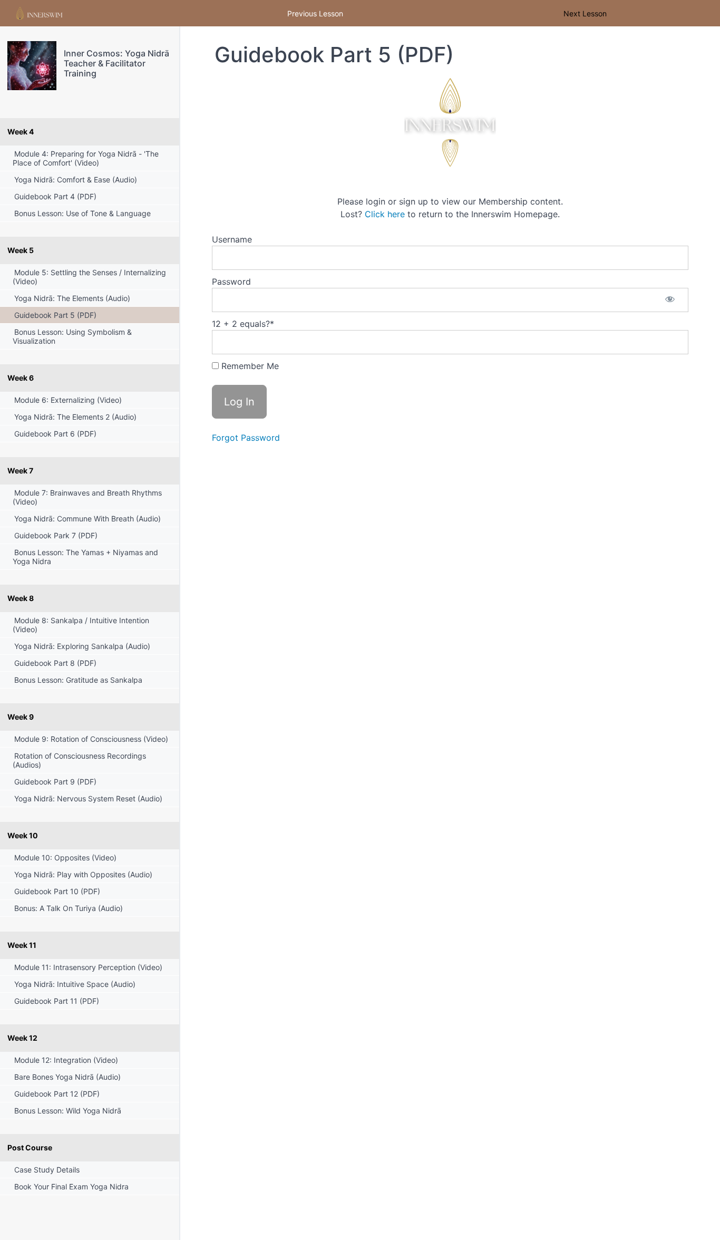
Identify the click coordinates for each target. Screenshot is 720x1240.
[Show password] (669, 300)
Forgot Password (246, 437)
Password (231, 281)
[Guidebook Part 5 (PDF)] (31, 65)
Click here (385, 214)
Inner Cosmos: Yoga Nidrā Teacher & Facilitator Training (116, 63)
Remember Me (249, 366)
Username (232, 239)
